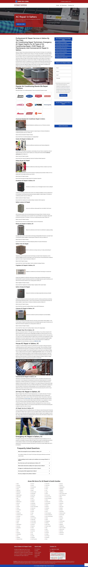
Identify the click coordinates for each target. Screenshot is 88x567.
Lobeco (46, 487)
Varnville (61, 522)
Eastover (18, 526)
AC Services (63, 5)
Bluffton (18, 500)
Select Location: (65, 1)
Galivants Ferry (19, 539)
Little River (47, 483)
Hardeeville (33, 503)
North (46, 511)
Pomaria (46, 534)
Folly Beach (19, 534)
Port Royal (47, 535)
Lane (32, 532)
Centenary (19, 509)
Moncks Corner (48, 496)
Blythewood (19, 501)
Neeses (46, 504)
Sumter (61, 516)
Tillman (61, 519)
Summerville (62, 514)
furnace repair (27, 398)
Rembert (61, 485)
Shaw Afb (61, 506)
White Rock (62, 529)
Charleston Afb (19, 514)
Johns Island (33, 521)
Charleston (19, 513)
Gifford (32, 488)
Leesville (32, 535)
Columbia (18, 516)
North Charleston (48, 514)
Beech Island (19, 495)
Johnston (33, 524)
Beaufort (18, 493)
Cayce (18, 508)
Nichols (46, 509)
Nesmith (47, 506)
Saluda (61, 500)
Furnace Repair (37, 553)
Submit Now (63, 95)
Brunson (18, 503)
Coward (18, 519)
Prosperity (47, 537)
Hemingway (33, 504)
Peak (46, 527)
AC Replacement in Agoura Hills (61, 57)
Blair (17, 498)
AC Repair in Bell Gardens (60, 54)
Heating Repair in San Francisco (61, 47)
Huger (32, 513)
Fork (17, 535)
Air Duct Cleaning (38, 552)
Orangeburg (47, 521)
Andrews (18, 485)
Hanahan (32, 501)
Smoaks (61, 509)
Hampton (33, 500)
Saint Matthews (63, 495)
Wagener (61, 524)
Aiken (18, 483)
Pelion (46, 529)
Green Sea (33, 495)
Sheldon (61, 508)
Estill (17, 530)
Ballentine (18, 490)
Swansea (61, 517)
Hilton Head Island (34, 506)
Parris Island (47, 524)
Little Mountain (34, 539)
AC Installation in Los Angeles (61, 42)
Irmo (32, 514)
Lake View (33, 530)
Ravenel (61, 483)
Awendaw (18, 487)
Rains (46, 539)
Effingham (19, 527)
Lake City (33, 529)
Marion (46, 493)
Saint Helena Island (63, 493)
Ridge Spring (62, 487)
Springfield (62, 511)
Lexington (33, 537)
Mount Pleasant (48, 498)
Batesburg (19, 491)
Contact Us (71, 5)
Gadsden (18, 537)
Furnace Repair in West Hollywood (62, 44)
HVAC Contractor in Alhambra (61, 52)
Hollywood (33, 508)
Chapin (18, 511)
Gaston (32, 485)
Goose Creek (33, 491)
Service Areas (37, 555)
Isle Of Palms (33, 517)
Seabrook (61, 503)
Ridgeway (61, 491)
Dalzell (18, 521)
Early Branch (19, 524)
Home (57, 5)
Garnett (32, 483)
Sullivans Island (62, 513)
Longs (46, 488)
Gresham (32, 496)
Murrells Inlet (47, 501)
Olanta (46, 519)
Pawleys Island (48, 526)
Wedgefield (62, 526)
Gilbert (32, 490)
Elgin (17, 529)
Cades (18, 504)
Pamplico (47, 522)
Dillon (18, 522)
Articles (36, 556)
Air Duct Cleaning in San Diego (61, 49)
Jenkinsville (33, 519)
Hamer (32, 498)
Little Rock (47, 485)
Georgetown (33, 487)
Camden (18, 506)
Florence (18, 532)
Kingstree (33, 526)
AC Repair (36, 550)
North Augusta (48, 513)
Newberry (47, 508)
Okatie (46, 517)
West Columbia (62, 527)
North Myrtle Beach (49, 516)
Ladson (32, 527)
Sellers (61, 504)
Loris (46, 490)
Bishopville (19, 496)
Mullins (46, 500)
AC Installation (37, 549)
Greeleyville (33, 493)
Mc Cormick (47, 495)
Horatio (32, 511)
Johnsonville (33, 522)
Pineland (46, 530)
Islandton (33, 516)
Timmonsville (62, 521)
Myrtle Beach (47, 503)
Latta (32, 534)
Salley (61, 496)
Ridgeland (61, 488)
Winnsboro (62, 532)
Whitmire (61, 530)
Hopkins (32, 509)
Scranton (61, 501)
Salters (61, 498)
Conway (18, 517)
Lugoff (46, 491)
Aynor (18, 488)
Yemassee (61, 534)
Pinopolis (47, 532)
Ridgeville (61, 490)
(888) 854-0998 (23, 1)
